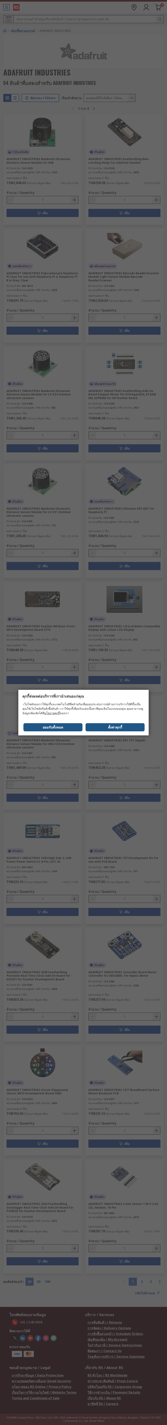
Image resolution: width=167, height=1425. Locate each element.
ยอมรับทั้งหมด (53, 727)
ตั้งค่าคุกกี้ (115, 727)
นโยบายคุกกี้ (52, 713)
